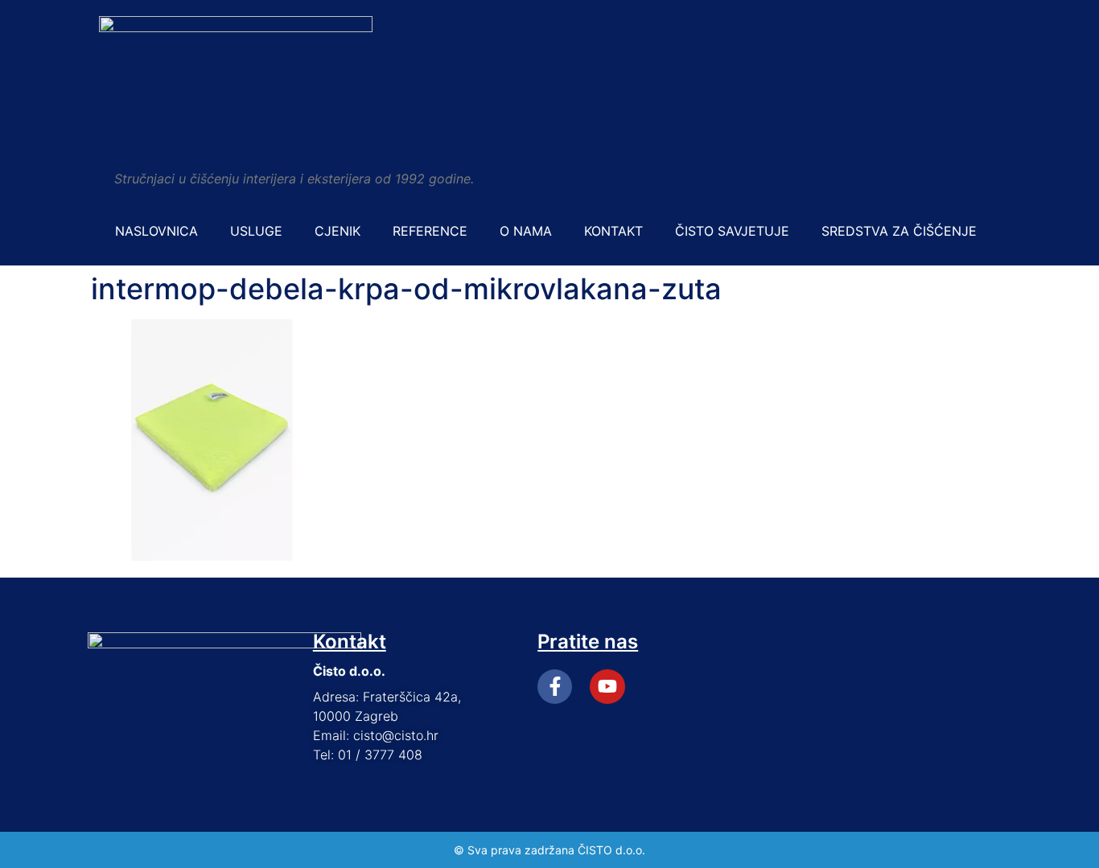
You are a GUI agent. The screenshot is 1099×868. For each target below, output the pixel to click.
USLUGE (256, 231)
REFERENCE (430, 231)
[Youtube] (607, 686)
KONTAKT (613, 231)
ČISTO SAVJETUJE (732, 231)
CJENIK (337, 231)
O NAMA (526, 231)
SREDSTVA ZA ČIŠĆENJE (899, 231)
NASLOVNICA (156, 231)
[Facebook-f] (554, 686)
